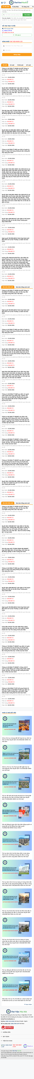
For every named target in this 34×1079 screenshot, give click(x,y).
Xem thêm (29, 1004)
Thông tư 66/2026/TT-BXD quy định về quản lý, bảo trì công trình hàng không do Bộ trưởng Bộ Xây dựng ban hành (16, 151)
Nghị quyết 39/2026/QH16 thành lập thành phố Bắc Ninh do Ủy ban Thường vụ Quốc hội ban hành (15, 239)
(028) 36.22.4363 (9, 1021)
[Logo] (8, 1011)
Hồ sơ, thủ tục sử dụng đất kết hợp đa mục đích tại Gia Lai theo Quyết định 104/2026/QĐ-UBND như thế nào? (16, 739)
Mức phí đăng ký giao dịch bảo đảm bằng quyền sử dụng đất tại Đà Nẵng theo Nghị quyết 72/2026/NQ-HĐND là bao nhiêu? (17, 826)
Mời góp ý (18, 35)
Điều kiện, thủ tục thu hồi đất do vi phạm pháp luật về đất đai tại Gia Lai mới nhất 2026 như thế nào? (17, 999)
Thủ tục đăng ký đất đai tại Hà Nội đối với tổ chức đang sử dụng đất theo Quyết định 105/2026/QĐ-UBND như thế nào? (16, 971)
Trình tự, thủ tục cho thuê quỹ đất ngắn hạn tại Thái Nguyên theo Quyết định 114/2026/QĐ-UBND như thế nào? (16, 768)
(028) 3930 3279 (15, 1023)
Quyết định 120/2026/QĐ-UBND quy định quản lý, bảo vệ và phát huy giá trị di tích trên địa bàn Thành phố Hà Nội (15, 483)
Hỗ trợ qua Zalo (8, 28)
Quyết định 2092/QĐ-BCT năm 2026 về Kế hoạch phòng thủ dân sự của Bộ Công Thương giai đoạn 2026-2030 (16, 220)
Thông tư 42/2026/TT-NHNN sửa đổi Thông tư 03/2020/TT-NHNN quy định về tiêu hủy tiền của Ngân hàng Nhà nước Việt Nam (15, 70)
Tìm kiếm (27, 14)
